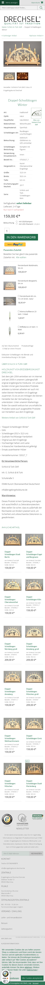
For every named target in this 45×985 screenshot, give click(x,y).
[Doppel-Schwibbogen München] (13, 769)
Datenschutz (32, 970)
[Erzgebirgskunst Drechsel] (22, 20)
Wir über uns (6, 938)
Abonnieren (36, 853)
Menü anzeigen (12, 2)
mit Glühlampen (25, 222)
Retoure (4, 923)
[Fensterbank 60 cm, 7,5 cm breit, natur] (10, 301)
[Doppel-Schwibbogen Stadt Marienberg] (34, 769)
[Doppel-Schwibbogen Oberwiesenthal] (13, 585)
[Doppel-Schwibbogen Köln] (34, 585)
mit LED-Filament (29, 224)
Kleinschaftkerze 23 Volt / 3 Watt (27, 312)
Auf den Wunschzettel (10, 346)
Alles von (36, 122)
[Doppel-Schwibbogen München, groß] (34, 677)
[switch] (5, 981)
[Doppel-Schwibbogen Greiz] (34, 724)
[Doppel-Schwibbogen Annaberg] (13, 677)
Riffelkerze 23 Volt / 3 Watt (28, 328)
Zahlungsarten (6, 929)
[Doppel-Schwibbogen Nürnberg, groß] (13, 632)
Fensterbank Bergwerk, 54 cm (27, 282)
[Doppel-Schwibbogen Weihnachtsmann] (13, 724)
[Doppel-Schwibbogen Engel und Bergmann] (34, 540)
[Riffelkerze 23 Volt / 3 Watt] (10, 332)
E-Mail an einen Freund (12, 348)
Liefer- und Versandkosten (11, 917)
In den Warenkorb (21, 237)
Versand (35, 983)
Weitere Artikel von (18, 417)
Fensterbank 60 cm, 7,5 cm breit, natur (27, 297)
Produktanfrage (27, 346)
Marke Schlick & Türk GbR (12, 27)
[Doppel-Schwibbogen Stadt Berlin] (13, 540)
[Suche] (41, 7)
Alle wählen (21, 257)
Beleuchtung (9, 223)
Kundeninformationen (10, 944)
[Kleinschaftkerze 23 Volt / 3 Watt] (10, 316)
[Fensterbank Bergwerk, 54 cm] (10, 285)
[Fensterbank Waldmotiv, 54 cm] (10, 270)
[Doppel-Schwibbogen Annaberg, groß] (34, 632)
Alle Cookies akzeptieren (32, 978)
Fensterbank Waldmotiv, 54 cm (28, 266)
